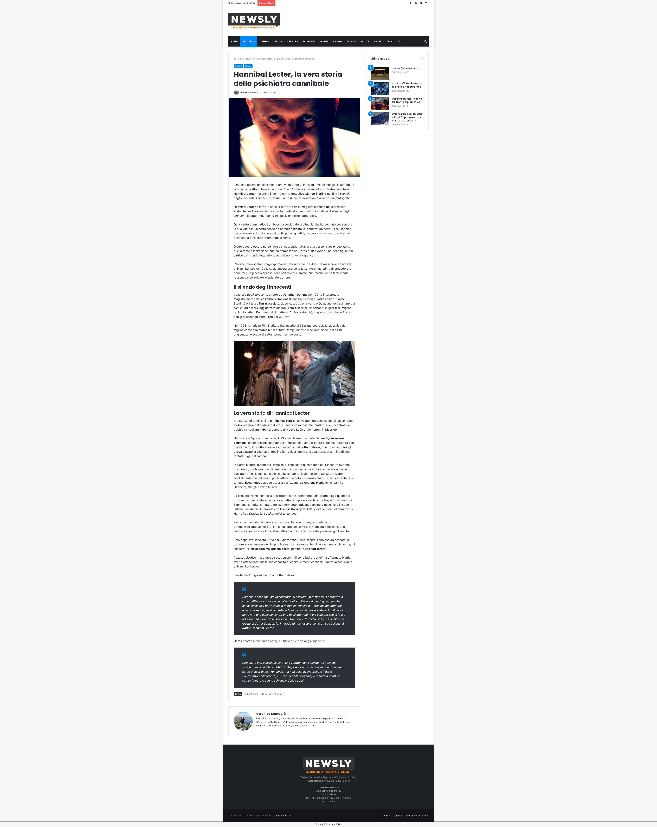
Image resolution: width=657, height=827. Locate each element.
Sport (377, 41)
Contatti (399, 815)
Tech (389, 41)
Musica (351, 41)
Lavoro (337, 41)
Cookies (423, 815)
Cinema (264, 41)
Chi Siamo (387, 815)
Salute (364, 41)
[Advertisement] (362, 20)
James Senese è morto (406, 68)
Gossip (324, 41)
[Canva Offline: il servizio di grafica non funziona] (380, 88)
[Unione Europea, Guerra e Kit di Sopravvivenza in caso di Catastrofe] (380, 118)
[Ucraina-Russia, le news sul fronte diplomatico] (380, 103)
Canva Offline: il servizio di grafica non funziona (407, 85)
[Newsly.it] (254, 20)
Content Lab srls (283, 815)
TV (398, 41)
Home (234, 41)
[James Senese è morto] (380, 73)
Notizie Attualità (251, 694)
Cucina (278, 41)
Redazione (411, 815)
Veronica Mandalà (249, 92)
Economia (309, 41)
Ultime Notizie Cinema (271, 694)
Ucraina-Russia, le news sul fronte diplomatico (407, 100)
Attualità (248, 41)
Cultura (292, 41)
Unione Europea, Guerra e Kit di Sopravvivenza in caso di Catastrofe (407, 117)
